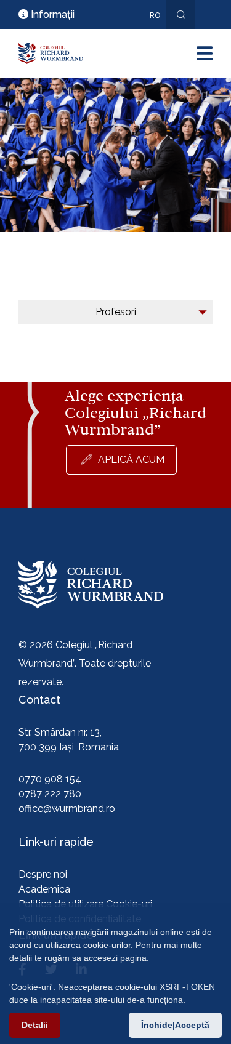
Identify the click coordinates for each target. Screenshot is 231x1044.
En (148, 33)
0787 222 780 (49, 794)
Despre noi (42, 874)
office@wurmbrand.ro (66, 808)
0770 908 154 (49, 779)
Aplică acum (131, 459)
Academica (44, 889)
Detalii (35, 1025)
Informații (51, 14)
